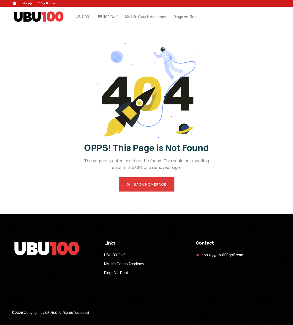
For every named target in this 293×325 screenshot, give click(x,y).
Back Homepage (149, 184)
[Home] (39, 17)
